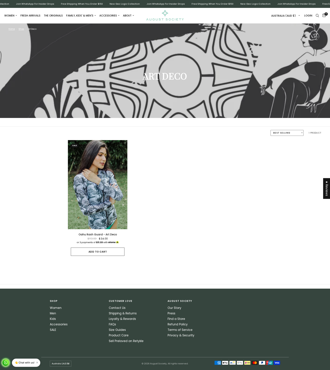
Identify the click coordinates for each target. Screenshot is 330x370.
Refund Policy (178, 324)
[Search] (317, 15)
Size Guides (117, 330)
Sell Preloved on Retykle (126, 341)
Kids (53, 319)
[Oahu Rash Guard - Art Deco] (97, 184)
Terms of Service (180, 330)
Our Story (174, 308)
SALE (53, 330)
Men (53, 313)
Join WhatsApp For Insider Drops (30, 4)
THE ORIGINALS (53, 15)
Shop (21, 28)
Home (12, 28)
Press (171, 313)
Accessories (108, 15)
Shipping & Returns (123, 313)
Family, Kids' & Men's (79, 15)
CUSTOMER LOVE (120, 301)
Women (9, 15)
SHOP (54, 301)
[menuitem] (11, 15)
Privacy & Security (181, 335)
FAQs (112, 324)
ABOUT (127, 15)
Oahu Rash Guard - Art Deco (98, 234)
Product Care (119, 335)
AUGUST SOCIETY (180, 301)
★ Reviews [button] (327, 188)
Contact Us (117, 308)
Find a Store (176, 319)
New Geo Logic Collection (120, 4)
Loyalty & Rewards (122, 319)
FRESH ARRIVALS (30, 15)
